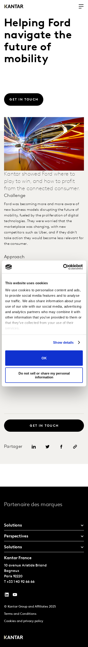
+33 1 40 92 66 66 (21, 582)
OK (44, 358)
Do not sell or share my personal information (44, 375)
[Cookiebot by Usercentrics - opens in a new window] (63, 267)
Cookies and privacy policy (23, 621)
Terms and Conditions (20, 614)
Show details (63, 342)
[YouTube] (6, 596)
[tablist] (44, 567)
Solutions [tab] (13, 526)
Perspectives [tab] (16, 536)
